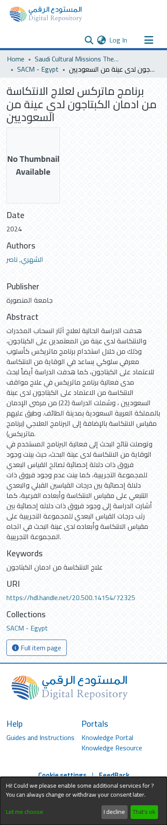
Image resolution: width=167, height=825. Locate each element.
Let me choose (24, 811)
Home (15, 59)
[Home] (45, 14)
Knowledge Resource (111, 748)
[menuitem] (101, 40)
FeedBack (114, 774)
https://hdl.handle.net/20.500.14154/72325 (70, 597)
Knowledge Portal (107, 737)
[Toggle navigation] (149, 40)
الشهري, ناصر (24, 259)
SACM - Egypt (38, 69)
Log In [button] (118, 39)
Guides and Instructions (40, 737)
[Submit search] (89, 40)
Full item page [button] (40, 647)
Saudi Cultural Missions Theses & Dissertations (77, 59)
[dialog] (83, 801)
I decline (114, 811)
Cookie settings (62, 774)
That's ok (144, 811)
